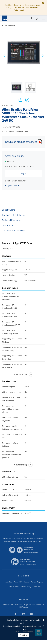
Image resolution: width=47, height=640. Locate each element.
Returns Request (37, 582)
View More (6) (20, 464)
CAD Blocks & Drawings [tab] (13, 230)
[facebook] (15, 614)
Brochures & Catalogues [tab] (13, 215)
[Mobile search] (32, 18)
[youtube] (31, 614)
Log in (23, 173)
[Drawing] (27, 100)
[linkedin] (23, 614)
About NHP (18, 582)
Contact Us (8, 582)
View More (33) (20, 374)
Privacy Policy (26, 586)
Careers (26, 582)
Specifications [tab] (8, 209)
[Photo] (20, 100)
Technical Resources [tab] (12, 220)
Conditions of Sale (13, 586)
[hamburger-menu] (42, 18)
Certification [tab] (7, 225)
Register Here (11, 185)
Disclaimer (36, 586)
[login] (38, 18)
